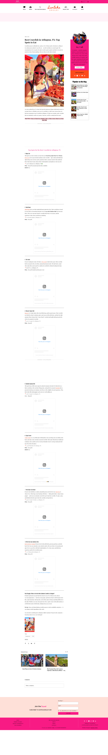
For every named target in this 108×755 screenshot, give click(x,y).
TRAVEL (26, 639)
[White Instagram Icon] (75, 75)
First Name (60, 700)
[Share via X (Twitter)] (28, 643)
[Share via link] (34, 643)
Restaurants (28, 636)
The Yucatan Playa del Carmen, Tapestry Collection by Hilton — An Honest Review (56, 669)
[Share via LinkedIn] (31, 643)
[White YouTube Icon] (82, 75)
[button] (24, 9)
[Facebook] (79, 75)
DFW (33, 636)
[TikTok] (91, 721)
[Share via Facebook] (25, 643)
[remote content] (44, 135)
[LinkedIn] (84, 75)
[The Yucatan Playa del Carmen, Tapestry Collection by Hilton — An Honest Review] (57, 660)
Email (59, 705)
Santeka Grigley (94, 727)
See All (66, 651)
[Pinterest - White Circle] (77, 75)
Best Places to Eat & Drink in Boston (31, 669)
